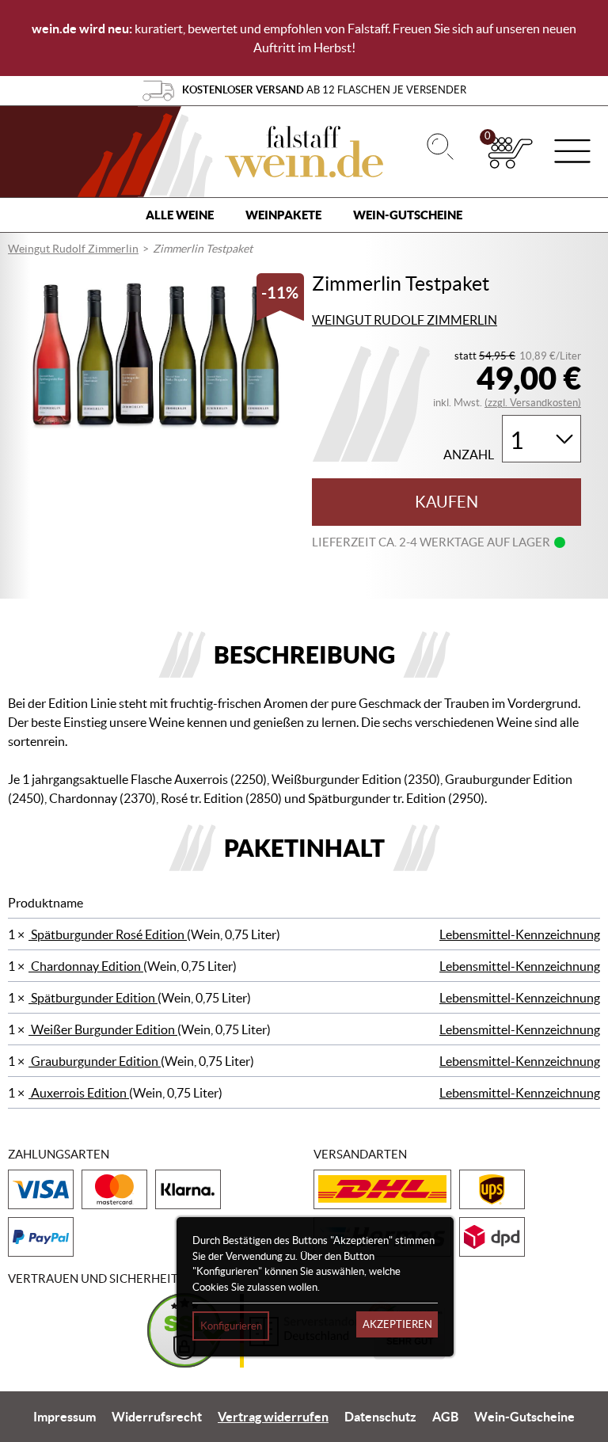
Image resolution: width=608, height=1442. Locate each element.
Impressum (64, 1417)
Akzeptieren (397, 1324)
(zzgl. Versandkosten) (532, 403)
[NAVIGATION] (572, 152)
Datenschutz (380, 1417)
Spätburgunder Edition (93, 998)
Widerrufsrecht (157, 1417)
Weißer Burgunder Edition (102, 1029)
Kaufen (446, 502)
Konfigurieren (231, 1326)
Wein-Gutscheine (407, 215)
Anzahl (468, 455)
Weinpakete (283, 215)
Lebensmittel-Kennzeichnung (519, 934)
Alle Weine (180, 215)
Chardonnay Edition (85, 966)
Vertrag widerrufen (273, 1417)
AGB (445, 1417)
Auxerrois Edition (78, 1093)
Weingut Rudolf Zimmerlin (73, 248)
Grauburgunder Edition (94, 1061)
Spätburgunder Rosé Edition (107, 934)
